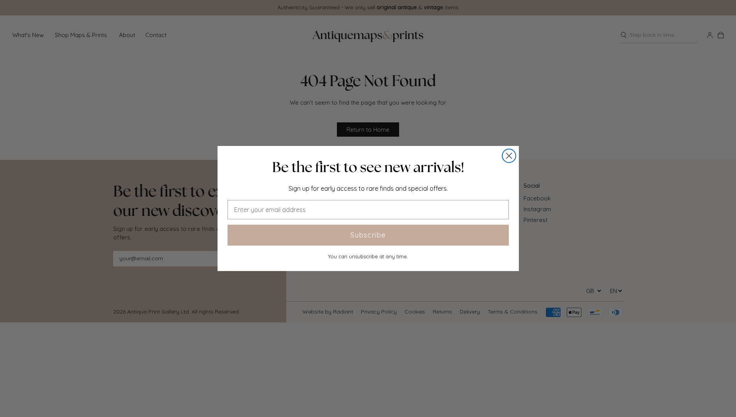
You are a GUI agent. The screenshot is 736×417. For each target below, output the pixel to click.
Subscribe (368, 235)
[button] (368, 167)
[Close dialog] (509, 156)
